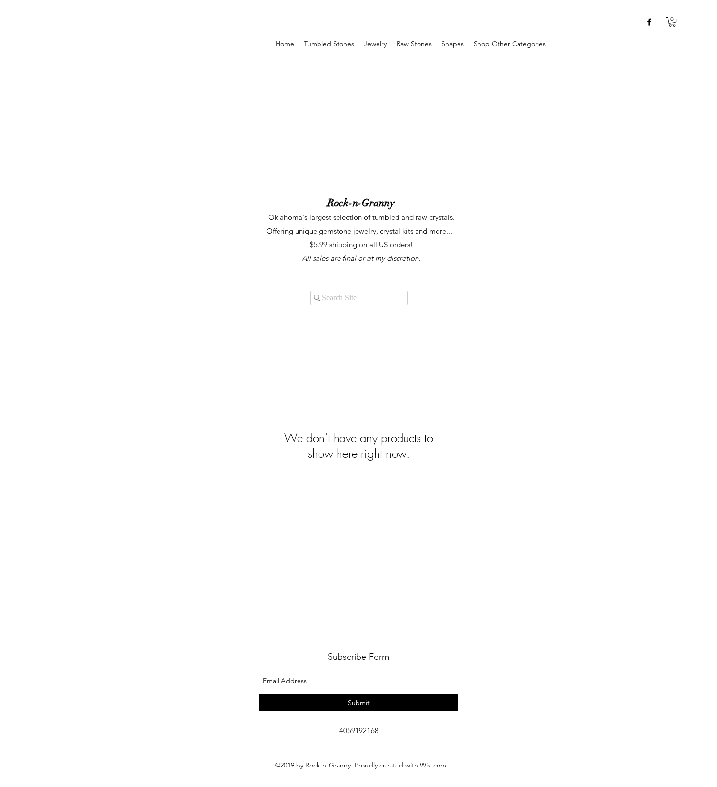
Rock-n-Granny (361, 203)
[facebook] (649, 22)
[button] (375, 44)
